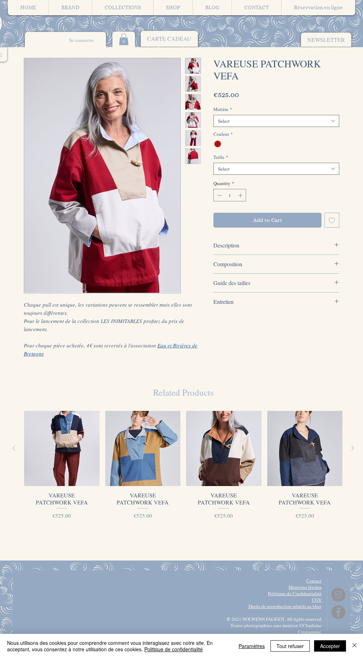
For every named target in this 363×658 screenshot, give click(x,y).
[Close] (354, 646)
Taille (220, 157)
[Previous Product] (14, 448)
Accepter (330, 645)
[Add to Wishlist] (331, 220)
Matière (222, 109)
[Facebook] (338, 612)
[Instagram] (338, 595)
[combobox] (276, 121)
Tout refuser (290, 645)
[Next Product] (352, 448)
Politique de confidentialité (173, 649)
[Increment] (241, 195)
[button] (326, 40)
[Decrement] (218, 195)
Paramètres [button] (252, 645)
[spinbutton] (230, 195)
